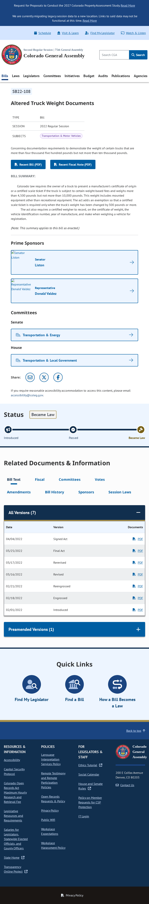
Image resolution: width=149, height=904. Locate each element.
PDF (140, 539)
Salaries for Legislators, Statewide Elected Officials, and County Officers (16, 839)
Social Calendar (88, 774)
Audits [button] (103, 76)
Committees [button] (52, 76)
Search (140, 55)
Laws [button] (16, 76)
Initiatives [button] (72, 76)
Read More (128, 5)
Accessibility (12, 760)
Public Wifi (48, 820)
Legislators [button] (31, 76)
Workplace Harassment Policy (53, 845)
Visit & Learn (70, 33)
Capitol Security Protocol (14, 771)
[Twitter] (44, 377)
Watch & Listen (136, 33)
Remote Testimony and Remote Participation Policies (53, 780)
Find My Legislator (102, 33)
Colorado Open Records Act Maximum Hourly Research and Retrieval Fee (15, 792)
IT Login (83, 816)
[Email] (30, 377)
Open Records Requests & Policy (53, 799)
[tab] (14, 480)
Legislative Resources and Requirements (13, 815)
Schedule (44, 33)
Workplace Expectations (49, 831)
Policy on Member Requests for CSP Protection (90, 802)
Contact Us (127, 785)
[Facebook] (58, 377)
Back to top (133, 731)
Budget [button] (88, 76)
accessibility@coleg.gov (27, 395)
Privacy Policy (50, 810)
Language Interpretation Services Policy (51, 759)
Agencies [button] (140, 76)
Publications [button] (121, 76)
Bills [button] (5, 76)
